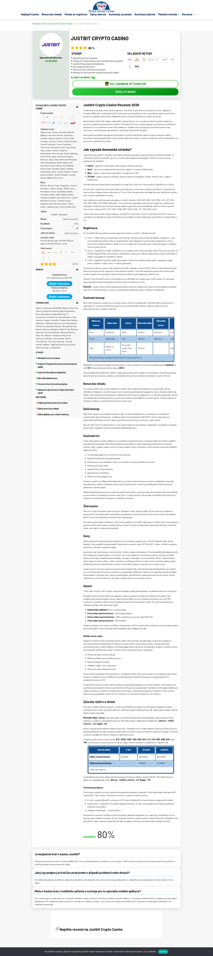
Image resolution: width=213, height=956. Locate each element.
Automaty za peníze (120, 14)
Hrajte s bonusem (59, 283)
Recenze (187, 14)
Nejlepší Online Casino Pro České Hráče (52, 23)
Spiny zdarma (98, 14)
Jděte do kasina (71, 233)
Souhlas (163, 951)
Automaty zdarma (144, 14)
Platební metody (167, 14)
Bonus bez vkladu (52, 14)
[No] (209, 951)
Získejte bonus (125, 91)
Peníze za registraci (76, 14)
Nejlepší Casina (30, 14)
